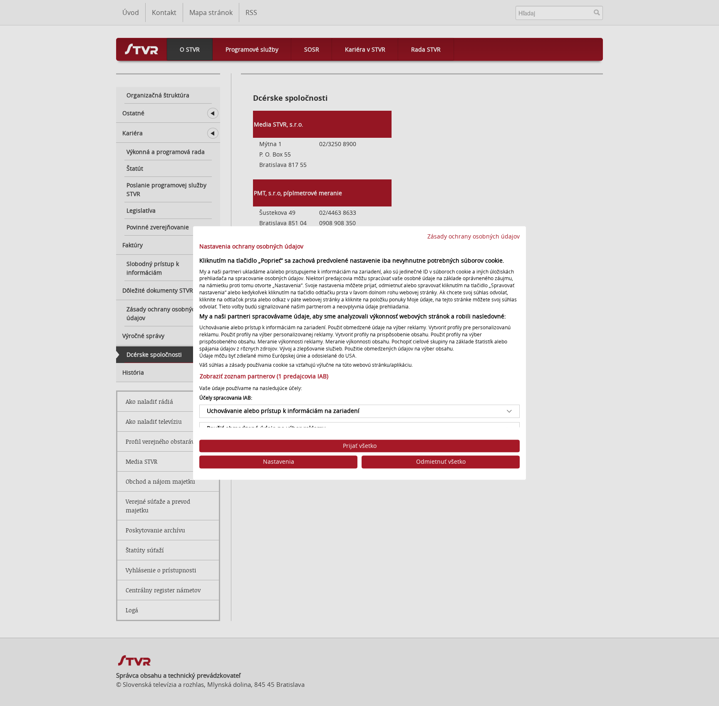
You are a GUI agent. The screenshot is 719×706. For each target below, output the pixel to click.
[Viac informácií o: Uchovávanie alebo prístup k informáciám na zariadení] (509, 411)
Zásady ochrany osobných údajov (473, 236)
